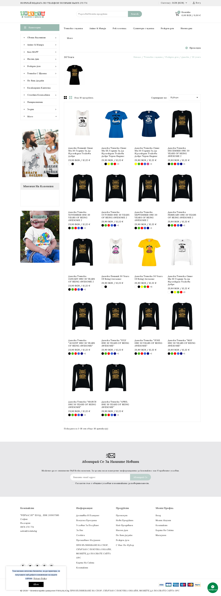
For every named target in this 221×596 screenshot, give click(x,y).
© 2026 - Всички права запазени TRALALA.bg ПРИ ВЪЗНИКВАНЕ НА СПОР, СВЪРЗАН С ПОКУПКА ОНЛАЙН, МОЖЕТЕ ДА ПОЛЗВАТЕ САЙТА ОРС (100, 590)
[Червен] (115, 164)
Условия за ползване (87, 525)
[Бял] (69, 164)
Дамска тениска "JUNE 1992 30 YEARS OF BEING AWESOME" (148, 343)
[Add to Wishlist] (91, 123)
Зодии (42, 109)
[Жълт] (108, 164)
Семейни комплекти (42, 95)
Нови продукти (124, 520)
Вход (158, 515)
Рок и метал (119, 28)
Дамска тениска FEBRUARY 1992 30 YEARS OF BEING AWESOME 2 (182, 215)
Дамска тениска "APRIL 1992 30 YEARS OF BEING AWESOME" (115, 404)
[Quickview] (79, 123)
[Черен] (72, 164)
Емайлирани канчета (39, 87)
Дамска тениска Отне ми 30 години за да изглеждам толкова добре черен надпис (147, 152)
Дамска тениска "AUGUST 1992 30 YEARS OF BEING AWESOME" (81, 343)
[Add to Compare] (85, 123)
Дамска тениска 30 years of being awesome (149, 277)
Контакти (27, 508)
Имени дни (42, 59)
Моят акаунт (163, 520)
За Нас (79, 530)
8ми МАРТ (42, 52)
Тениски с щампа (42, 73)
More (70, 38)
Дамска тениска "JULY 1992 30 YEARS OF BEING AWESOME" (115, 343)
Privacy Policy (40, 578)
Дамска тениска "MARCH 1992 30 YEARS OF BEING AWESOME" (82, 404)
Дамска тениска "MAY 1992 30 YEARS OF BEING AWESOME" (181, 343)
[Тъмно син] (181, 164)
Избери (184, 97)
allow (36, 584)
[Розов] (148, 164)
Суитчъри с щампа (143, 28)
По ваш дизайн (35, 80)
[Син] (145, 164)
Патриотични (35, 102)
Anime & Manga (42, 44)
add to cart (73, 123)
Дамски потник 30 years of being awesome (115, 277)
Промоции (195, 48)
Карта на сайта (85, 562)
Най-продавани (124, 525)
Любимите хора (40, 221)
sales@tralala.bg (28, 531)
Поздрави (40, 217)
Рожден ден (42, 66)
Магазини (161, 535)
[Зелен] (112, 164)
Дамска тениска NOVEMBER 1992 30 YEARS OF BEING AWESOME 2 (79, 216)
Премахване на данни (88, 540)
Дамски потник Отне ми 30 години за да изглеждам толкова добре (80, 152)
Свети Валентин (42, 37)
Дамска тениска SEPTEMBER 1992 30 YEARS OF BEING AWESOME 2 (146, 216)
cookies (80, 535)
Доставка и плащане (87, 515)
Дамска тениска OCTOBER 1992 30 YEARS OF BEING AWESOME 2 (115, 215)
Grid (65, 97)
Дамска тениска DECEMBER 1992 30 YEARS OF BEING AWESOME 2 (178, 152)
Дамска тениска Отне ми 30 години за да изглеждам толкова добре (180, 280)
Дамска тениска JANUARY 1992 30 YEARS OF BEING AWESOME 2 (81, 279)
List (70, 97)
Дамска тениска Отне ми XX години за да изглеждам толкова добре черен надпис (113, 152)
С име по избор (125, 545)
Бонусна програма (86, 520)
